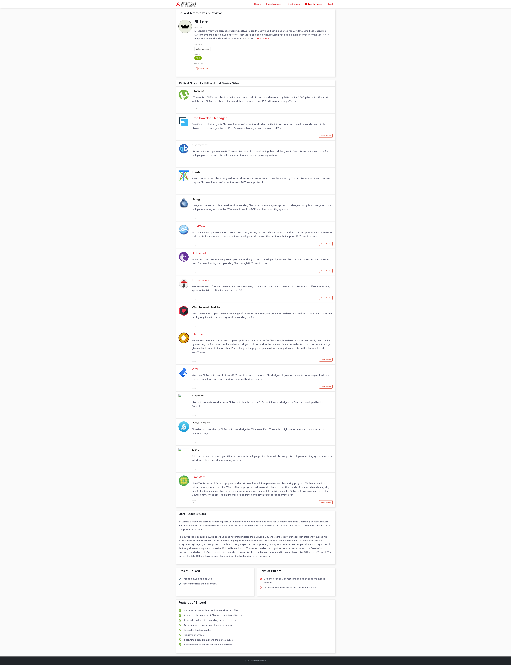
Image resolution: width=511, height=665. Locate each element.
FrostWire (199, 226)
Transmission (201, 280)
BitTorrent (199, 253)
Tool (330, 3)
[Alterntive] (187, 4)
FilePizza (198, 334)
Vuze (195, 369)
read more (263, 38)
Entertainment (274, 3)
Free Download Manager (209, 118)
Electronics (294, 3)
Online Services (313, 3)
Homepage (203, 68)
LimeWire (198, 477)
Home (257, 3)
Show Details (326, 136)
